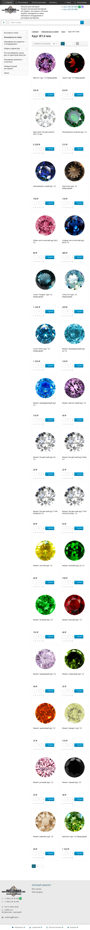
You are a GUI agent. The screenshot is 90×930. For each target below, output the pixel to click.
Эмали (6, 73)
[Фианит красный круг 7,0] (74, 604)
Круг (63, 31)
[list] (81, 43)
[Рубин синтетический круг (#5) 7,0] (45, 225)
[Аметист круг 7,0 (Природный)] (45, 62)
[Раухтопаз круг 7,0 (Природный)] (74, 171)
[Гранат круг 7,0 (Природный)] (74, 62)
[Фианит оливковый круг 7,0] (74, 659)
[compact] (84, 43)
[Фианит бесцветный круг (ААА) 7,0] (74, 442)
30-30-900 (69, 6)
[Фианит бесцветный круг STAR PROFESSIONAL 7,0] (74, 496)
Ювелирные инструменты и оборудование (14, 43)
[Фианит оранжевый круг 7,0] (45, 713)
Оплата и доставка (39, 2)
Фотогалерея (23, 2)
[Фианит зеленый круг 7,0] (45, 604)
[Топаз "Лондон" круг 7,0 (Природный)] (45, 279)
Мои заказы (36, 889)
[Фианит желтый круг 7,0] (45, 550)
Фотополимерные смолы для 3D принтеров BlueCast (15, 54)
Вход (69, 2)
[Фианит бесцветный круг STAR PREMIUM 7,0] (45, 496)
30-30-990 (69, 9)
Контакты (53, 2)
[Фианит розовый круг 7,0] (45, 767)
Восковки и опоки (11, 33)
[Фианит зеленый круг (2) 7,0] (74, 550)
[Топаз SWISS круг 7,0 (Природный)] (45, 333)
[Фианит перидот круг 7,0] (74, 713)
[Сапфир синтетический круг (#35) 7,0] (74, 225)
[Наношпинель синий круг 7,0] (45, 171)
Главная (9, 2)
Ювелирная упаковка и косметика (13, 60)
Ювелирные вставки (50, 31)
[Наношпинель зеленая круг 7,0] (74, 117)
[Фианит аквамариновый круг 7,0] (45, 388)
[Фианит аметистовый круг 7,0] (74, 388)
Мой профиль (37, 892)
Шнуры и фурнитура (12, 48)
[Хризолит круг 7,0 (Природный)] (74, 821)
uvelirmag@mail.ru (12, 917)
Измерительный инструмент (10, 67)
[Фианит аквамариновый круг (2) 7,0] (74, 333)
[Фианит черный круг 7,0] (74, 767)
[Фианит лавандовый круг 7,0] (45, 659)
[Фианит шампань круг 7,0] (45, 821)
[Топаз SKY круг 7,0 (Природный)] (74, 279)
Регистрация (81, 2)
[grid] (77, 43)
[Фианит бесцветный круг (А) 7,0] (45, 442)
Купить (51, 95)
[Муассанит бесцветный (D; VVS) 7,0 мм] (45, 117)
